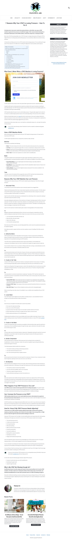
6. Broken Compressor (10, 61)
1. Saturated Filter (9, 55)
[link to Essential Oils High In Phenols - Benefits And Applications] (36, 506)
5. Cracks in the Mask (10, 60)
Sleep (44, 18)
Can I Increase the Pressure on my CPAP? (12, 65)
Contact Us (43, 534)
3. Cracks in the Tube (10, 58)
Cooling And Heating (26, 18)
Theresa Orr (17, 486)
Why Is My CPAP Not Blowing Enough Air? (12, 67)
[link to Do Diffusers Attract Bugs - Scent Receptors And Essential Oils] (14, 506)
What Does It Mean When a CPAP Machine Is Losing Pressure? (16, 48)
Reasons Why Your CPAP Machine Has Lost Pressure (14, 54)
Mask (7, 52)
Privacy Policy (32, 534)
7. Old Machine (9, 62)
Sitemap (48, 534)
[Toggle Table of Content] (26, 47)
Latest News (59, 18)
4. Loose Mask (9, 59)
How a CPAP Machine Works (10, 49)
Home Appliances (36, 18)
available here (11, 128)
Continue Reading (14, 526)
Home (11, 18)
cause (20, 116)
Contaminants (51, 18)
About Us (38, 534)
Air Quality (17, 18)
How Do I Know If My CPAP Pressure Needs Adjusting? (15, 66)
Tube (7, 53)
